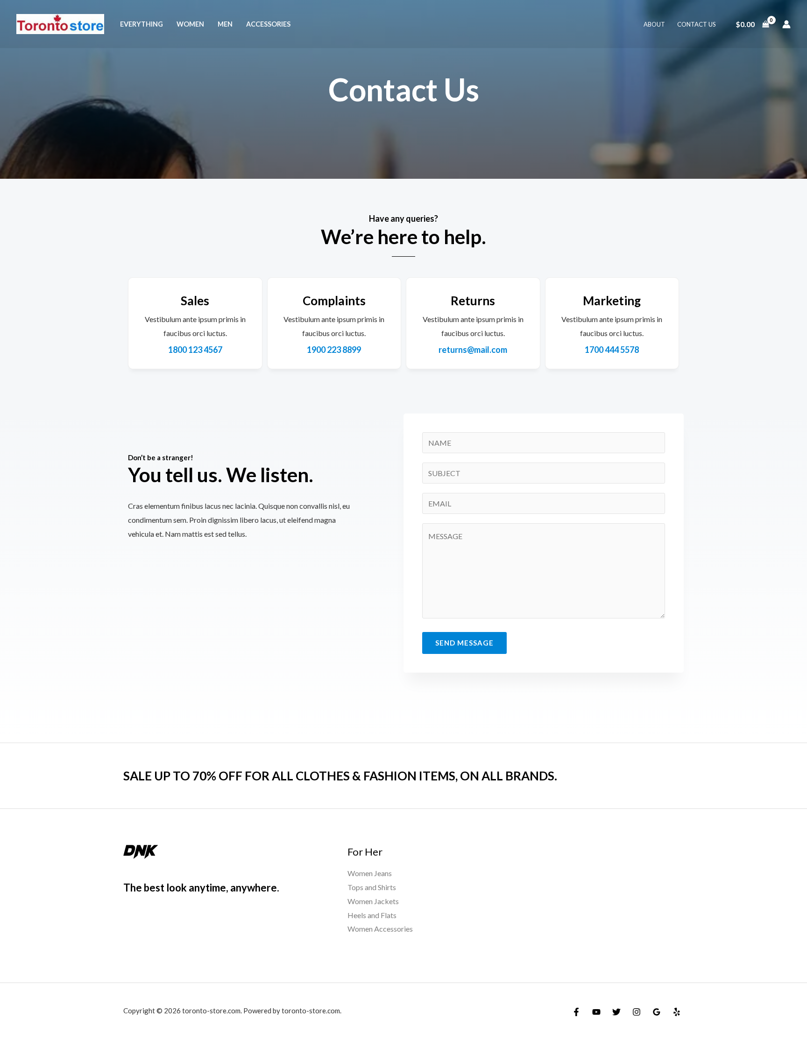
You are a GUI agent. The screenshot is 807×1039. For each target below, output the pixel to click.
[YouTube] (596, 1012)
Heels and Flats (371, 915)
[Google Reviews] (656, 1012)
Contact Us (696, 24)
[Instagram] (636, 1012)
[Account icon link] (786, 24)
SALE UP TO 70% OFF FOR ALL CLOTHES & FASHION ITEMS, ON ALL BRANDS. (340, 775)
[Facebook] (576, 1012)
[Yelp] (676, 1012)
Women (190, 24)
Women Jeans (369, 873)
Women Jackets (373, 901)
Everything (141, 24)
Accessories (268, 24)
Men (225, 24)
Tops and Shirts (371, 887)
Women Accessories (380, 928)
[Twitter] (616, 1012)
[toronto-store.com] (60, 23)
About (654, 24)
